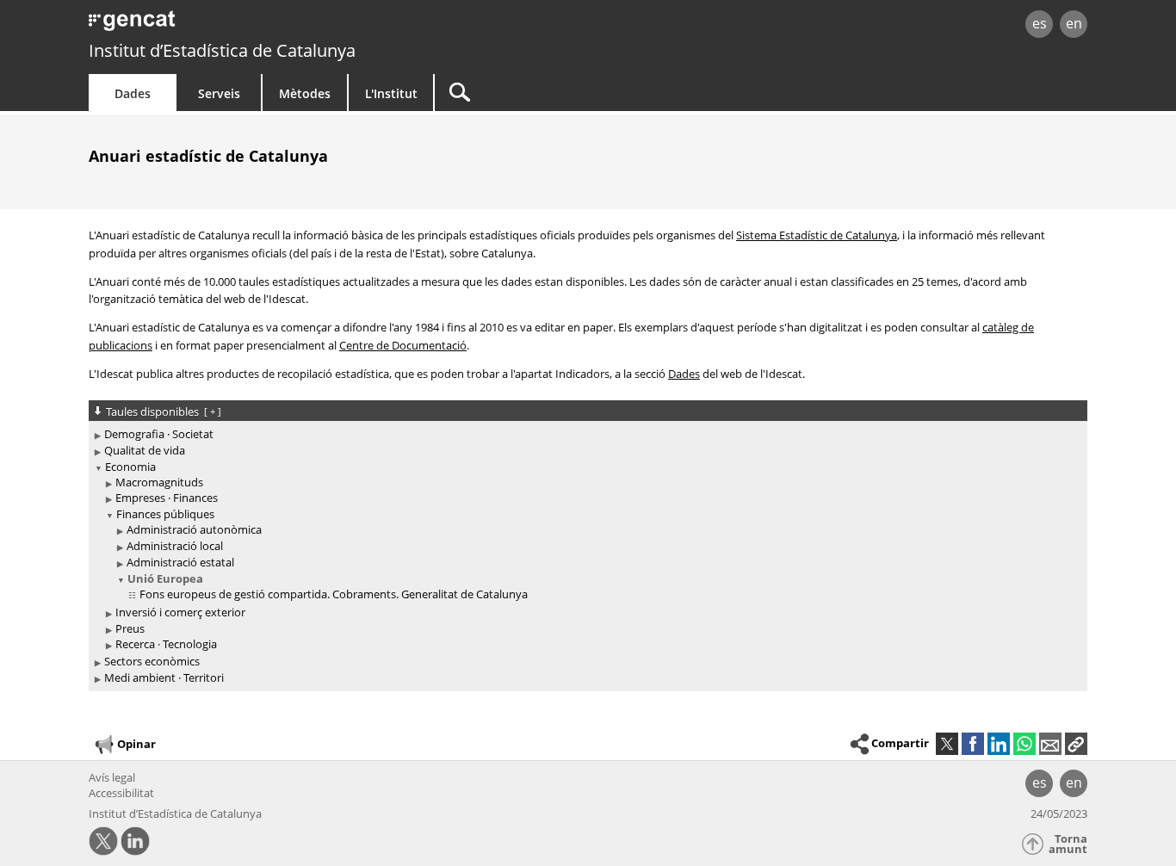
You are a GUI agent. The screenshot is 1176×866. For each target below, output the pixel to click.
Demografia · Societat (159, 434)
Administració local (175, 546)
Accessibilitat (121, 793)
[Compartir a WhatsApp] (1024, 744)
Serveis (219, 93)
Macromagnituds (159, 482)
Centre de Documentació (403, 345)
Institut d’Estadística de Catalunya (222, 50)
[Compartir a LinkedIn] (998, 744)
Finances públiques (165, 514)
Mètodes (305, 93)
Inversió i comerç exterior (180, 612)
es (1039, 23)
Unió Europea (165, 578)
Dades (133, 93)
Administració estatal (180, 562)
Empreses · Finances (166, 497)
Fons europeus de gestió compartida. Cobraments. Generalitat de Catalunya (333, 594)
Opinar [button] (136, 744)
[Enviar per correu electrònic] (1050, 744)
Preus (130, 628)
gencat (288, 25)
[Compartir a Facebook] (973, 744)
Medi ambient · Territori (164, 677)
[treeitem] (585, 434)
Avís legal (112, 777)
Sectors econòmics (152, 661)
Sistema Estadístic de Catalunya (816, 235)
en (1074, 23)
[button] (1076, 744)
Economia (130, 466)
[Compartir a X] (947, 744)
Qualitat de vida (144, 450)
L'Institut (391, 93)
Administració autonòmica (194, 529)
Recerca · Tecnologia (166, 644)
